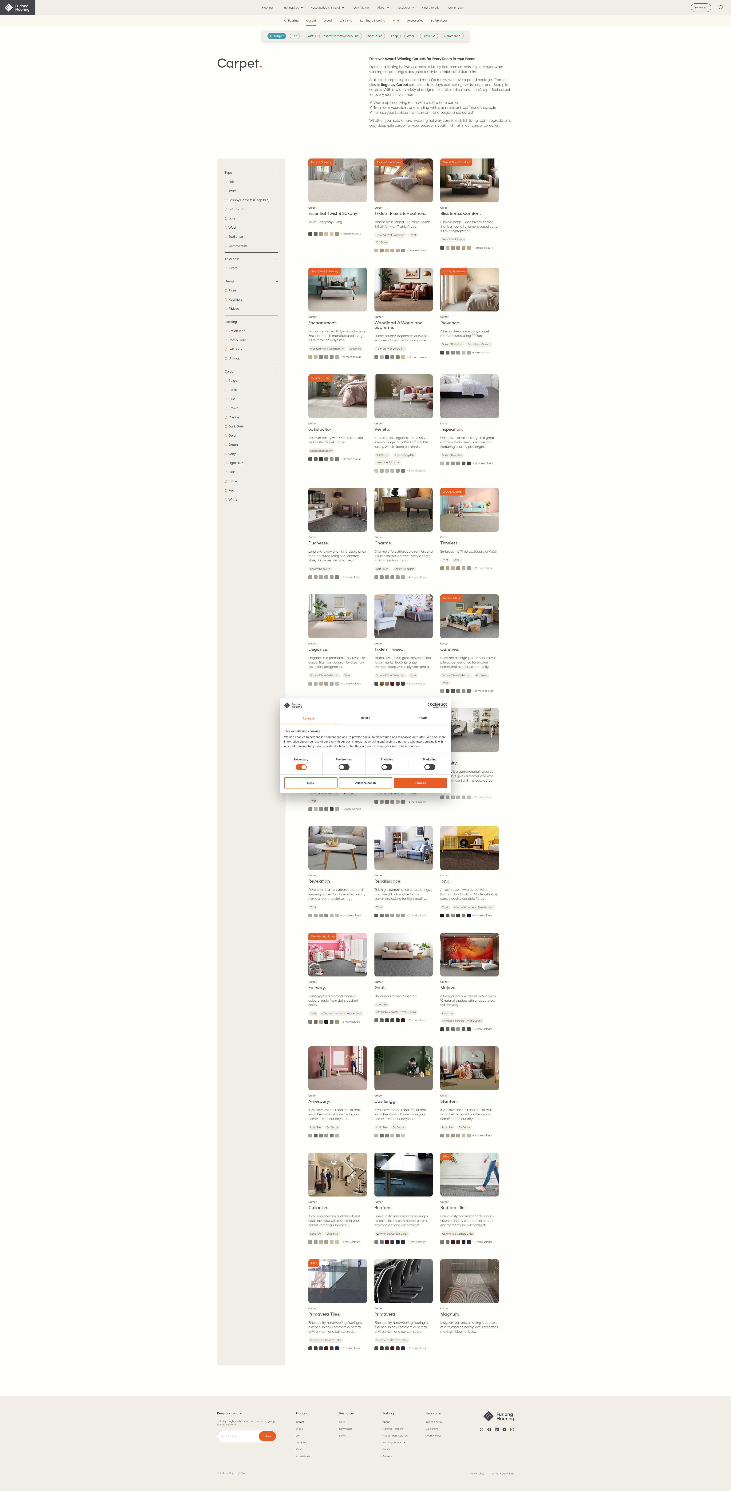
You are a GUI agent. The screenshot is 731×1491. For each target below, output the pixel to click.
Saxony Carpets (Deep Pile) (340, 36)
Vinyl (396, 20)
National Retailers (392, 1428)
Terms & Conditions (503, 1473)
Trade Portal (701, 7)
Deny (310, 782)
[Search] (721, 7)
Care (342, 1422)
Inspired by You (434, 1422)
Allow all (420, 782)
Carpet (311, 20)
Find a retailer (431, 7)
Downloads (345, 1428)
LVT (298, 1435)
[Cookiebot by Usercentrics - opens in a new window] (430, 705)
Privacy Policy (476, 1473)
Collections (432, 1428)
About (385, 1422)
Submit (267, 1436)
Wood (328, 20)
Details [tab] (365, 717)
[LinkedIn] (497, 1429)
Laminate (301, 1442)
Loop (394, 36)
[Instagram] (512, 1429)
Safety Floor (439, 20)
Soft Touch (375, 36)
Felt (294, 36)
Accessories (415, 20)
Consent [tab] (308, 718)
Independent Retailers (395, 1435)
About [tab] (422, 717)
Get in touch (456, 7)
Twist (309, 36)
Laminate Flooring (372, 20)
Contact (387, 1449)
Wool (410, 36)
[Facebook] (489, 1429)
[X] (482, 1429)
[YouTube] (504, 1429)
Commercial (452, 36)
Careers (387, 1456)
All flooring (291, 20)
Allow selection (365, 782)
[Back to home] (17, 7)
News (342, 1435)
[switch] (344, 767)
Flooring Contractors (394, 1442)
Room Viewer (361, 7)
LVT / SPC (346, 20)
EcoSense (429, 36)
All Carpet (277, 36)
